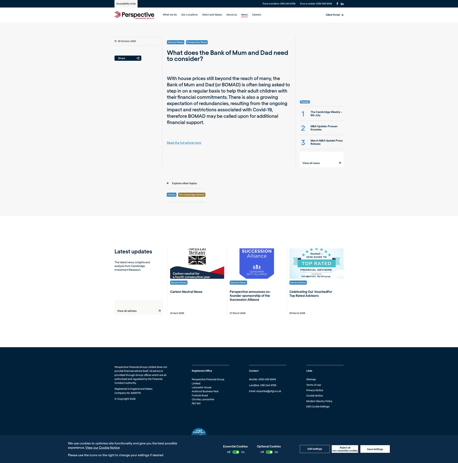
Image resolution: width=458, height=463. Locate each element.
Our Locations (189, 14)
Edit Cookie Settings (318, 406)
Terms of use (313, 384)
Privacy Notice (314, 390)
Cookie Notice (314, 395)
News (244, 14)
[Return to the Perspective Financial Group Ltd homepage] (134, 15)
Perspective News (197, 42)
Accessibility (126, 3)
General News (175, 42)
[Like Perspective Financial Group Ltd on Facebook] (337, 3)
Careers (256, 14)
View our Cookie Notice (102, 447)
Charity (172, 194)
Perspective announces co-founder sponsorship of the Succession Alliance (250, 295)
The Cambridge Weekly (191, 194)
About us (231, 14)
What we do (170, 14)
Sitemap (311, 379)
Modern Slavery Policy (319, 401)
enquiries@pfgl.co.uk (268, 391)
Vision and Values (212, 14)
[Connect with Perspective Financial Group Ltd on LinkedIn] (342, 4)
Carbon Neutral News (186, 292)
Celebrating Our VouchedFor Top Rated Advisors (310, 294)
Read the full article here (184, 142)
